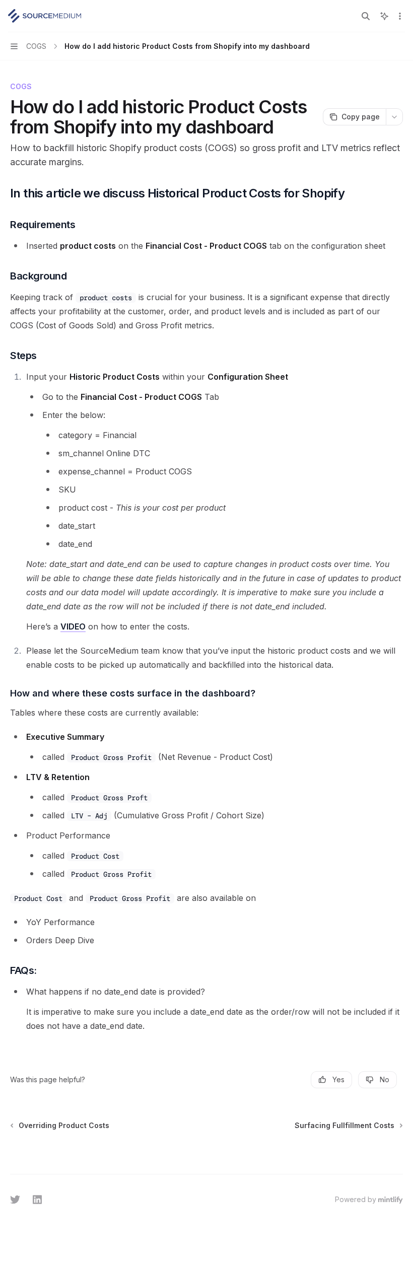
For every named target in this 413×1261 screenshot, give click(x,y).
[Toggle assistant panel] (384, 16)
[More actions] (400, 16)
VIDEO (73, 626)
